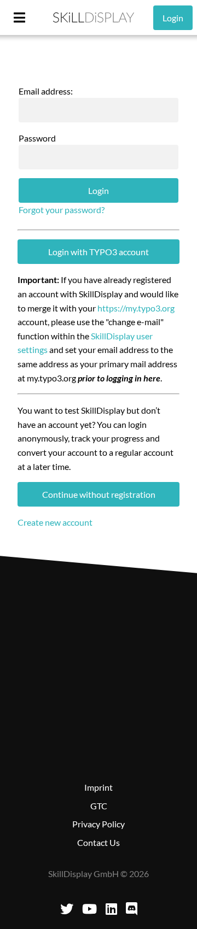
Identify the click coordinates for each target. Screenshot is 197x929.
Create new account (55, 522)
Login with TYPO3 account (98, 251)
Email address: (46, 91)
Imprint (98, 787)
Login (173, 18)
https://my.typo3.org (136, 308)
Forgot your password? (62, 209)
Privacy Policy (98, 824)
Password (37, 138)
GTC (98, 806)
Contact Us (98, 842)
